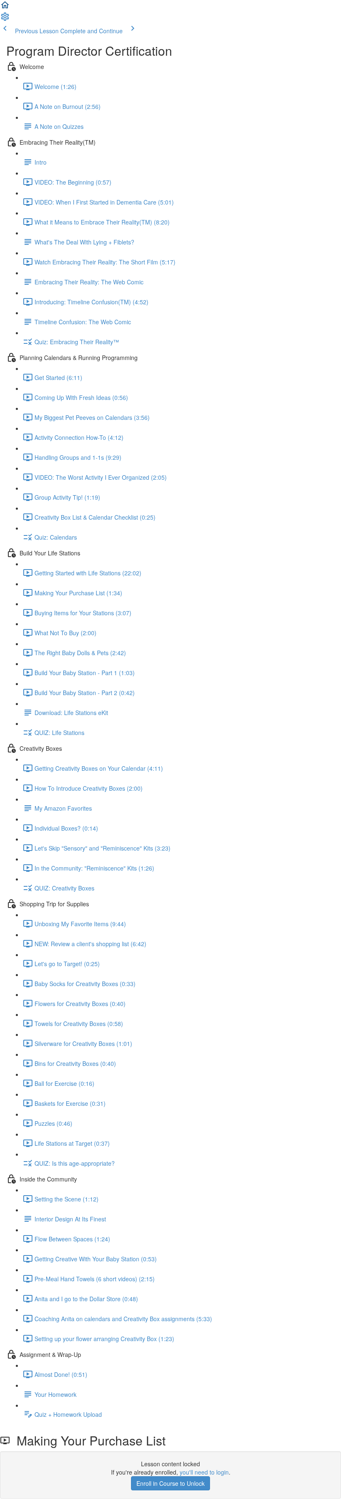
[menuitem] (5, 19)
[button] (5, 7)
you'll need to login (204, 1472)
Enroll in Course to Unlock (170, 1483)
